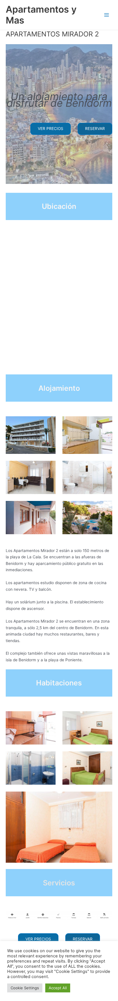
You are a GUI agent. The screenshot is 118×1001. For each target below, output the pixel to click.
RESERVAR (95, 128)
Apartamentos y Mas (41, 15)
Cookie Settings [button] (25, 988)
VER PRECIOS (50, 128)
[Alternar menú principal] (107, 15)
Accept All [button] (58, 988)
